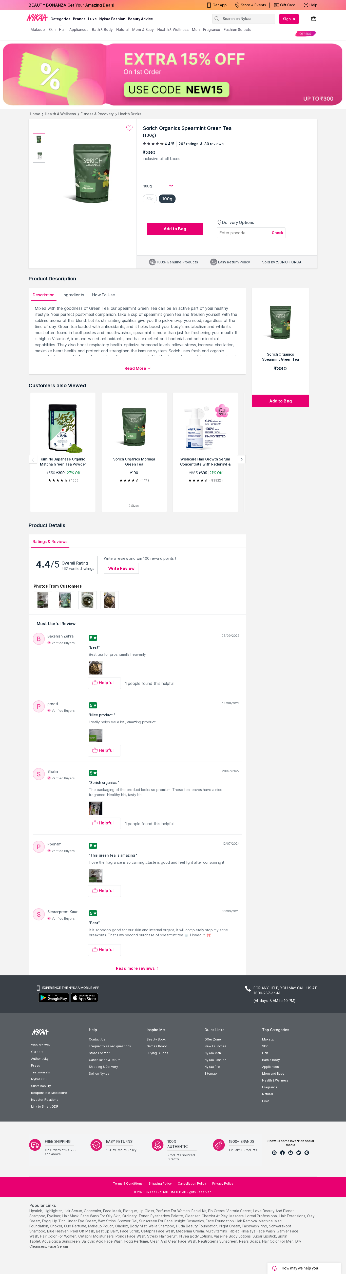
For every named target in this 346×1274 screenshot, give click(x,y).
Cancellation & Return (105, 1060)
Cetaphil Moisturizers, (96, 1236)
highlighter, (53, 1211)
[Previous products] (33, 459)
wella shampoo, (161, 1226)
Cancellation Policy (192, 1183)
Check (277, 232)
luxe (92, 19)
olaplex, (122, 1226)
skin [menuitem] (52, 29)
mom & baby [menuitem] (143, 29)
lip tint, (59, 1221)
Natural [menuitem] (122, 29)
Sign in (289, 19)
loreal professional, (261, 1216)
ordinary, (130, 1216)
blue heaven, (58, 1231)
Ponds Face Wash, (131, 1236)
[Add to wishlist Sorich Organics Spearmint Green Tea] (129, 128)
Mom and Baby (273, 1073)
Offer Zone (212, 1039)
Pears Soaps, (250, 1241)
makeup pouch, (101, 1226)
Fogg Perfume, (136, 1241)
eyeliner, (54, 1216)
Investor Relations (44, 1100)
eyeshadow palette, (167, 1216)
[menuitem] (305, 33)
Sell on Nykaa (99, 1073)
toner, (144, 1216)
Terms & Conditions (128, 1183)
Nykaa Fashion (112, 19)
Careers (37, 1052)
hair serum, (73, 1211)
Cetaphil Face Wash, (158, 1231)
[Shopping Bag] (314, 18)
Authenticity (40, 1058)
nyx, (264, 1226)
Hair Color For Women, (58, 1236)
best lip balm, (107, 1231)
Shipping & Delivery (103, 1067)
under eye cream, (82, 1221)
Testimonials (40, 1072)
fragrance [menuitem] (211, 29)
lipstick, (36, 1211)
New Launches (215, 1046)
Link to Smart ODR (44, 1106)
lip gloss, (147, 1211)
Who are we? (40, 1045)
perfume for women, (173, 1211)
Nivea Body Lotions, (196, 1236)
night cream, (230, 1226)
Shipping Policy (160, 1183)
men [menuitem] (196, 29)
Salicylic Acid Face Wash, (102, 1241)
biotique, (130, 1211)
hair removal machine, (255, 1221)
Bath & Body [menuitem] (102, 29)
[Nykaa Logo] (37, 17)
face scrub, (130, 1231)
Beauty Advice (140, 19)
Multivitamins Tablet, (223, 1231)
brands (79, 19)
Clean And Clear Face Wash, (173, 1241)
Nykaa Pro (212, 1067)
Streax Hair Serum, (162, 1236)
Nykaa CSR (39, 1079)
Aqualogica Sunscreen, (61, 1241)
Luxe (265, 1101)
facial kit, (199, 1211)
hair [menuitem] (62, 29)
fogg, (46, 1221)
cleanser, (193, 1216)
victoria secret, (239, 1211)
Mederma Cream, (190, 1231)
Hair (265, 1053)
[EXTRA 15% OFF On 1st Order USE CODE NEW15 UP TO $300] (173, 74)
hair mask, (71, 1216)
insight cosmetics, (190, 1221)
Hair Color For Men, (278, 1241)
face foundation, (220, 1221)
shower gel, (128, 1221)
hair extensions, (292, 1216)
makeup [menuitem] (38, 29)
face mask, (112, 1211)
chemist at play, (215, 1216)
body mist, (138, 1226)
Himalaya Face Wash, (258, 1231)
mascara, (236, 1216)
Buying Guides (157, 1053)
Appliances (270, 1067)
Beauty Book (156, 1039)
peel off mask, (82, 1231)
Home (35, 114)
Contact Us (97, 1039)
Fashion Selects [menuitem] (237, 29)
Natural (267, 1094)
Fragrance (270, 1087)
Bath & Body (271, 1060)
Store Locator (99, 1053)
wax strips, (107, 1221)
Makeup (268, 1039)
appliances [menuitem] (78, 29)
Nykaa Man (212, 1053)
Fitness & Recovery (97, 114)
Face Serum (58, 1246)
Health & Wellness (60, 114)
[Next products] (241, 459)
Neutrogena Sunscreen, (218, 1241)
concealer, (93, 1211)
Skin (265, 1046)
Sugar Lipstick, (265, 1236)
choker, (56, 1226)
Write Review (121, 568)
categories (60, 19)
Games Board (157, 1046)
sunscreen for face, (156, 1221)
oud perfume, (75, 1226)
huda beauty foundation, (197, 1226)
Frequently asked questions (110, 1046)
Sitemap (210, 1073)
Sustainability (41, 1086)
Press (35, 1065)
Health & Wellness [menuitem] (172, 29)
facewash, (251, 1226)
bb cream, (216, 1211)
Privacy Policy (222, 1183)
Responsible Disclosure (49, 1093)
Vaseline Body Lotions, (233, 1236)
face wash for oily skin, (101, 1216)
